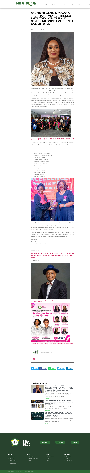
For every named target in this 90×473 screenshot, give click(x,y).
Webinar (33, 257)
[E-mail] (34, 359)
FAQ (89, 4)
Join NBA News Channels (37, 247)
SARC (35, 253)
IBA (70, 253)
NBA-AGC (65, 253)
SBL (38, 253)
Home (46, 4)
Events (65, 4)
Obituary (44, 255)
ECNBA (61, 253)
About (53, 4)
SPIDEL (49, 253)
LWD (71, 255)
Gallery (73, 4)
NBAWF (56, 253)
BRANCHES (43, 253)
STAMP (67, 255)
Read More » (47, 398)
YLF (53, 253)
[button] (35, 368)
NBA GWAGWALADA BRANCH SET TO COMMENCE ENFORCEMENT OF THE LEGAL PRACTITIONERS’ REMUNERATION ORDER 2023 (58, 414)
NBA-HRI (36, 255)
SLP (40, 255)
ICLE (32, 253)
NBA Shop (80, 4)
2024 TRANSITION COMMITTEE (55, 255)
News (59, 4)
